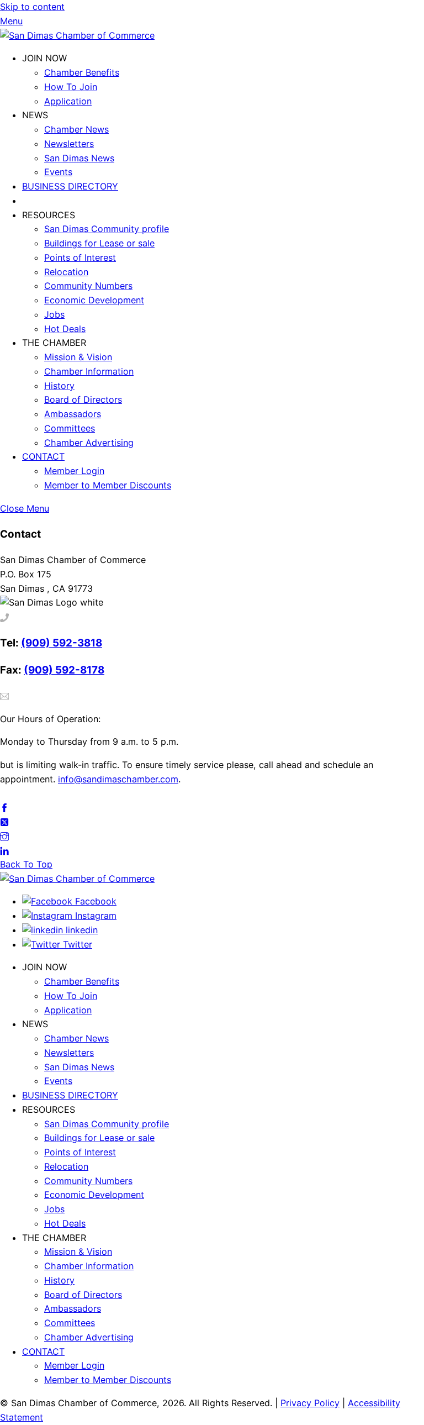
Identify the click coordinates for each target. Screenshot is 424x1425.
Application (68, 101)
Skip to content (32, 6)
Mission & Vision (78, 356)
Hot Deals (65, 328)
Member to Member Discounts (107, 485)
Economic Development (94, 300)
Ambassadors (72, 413)
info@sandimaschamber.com (118, 779)
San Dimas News (79, 158)
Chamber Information (89, 371)
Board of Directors (83, 399)
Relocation (66, 271)
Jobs (54, 314)
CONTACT (43, 456)
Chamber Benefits (81, 72)
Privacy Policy (310, 1402)
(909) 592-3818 (61, 643)
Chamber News (76, 129)
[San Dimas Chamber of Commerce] (77, 35)
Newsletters (69, 143)
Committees (69, 428)
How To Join (70, 86)
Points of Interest (80, 257)
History (59, 385)
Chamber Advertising (89, 442)
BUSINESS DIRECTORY (70, 186)
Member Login (74, 470)
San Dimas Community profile (106, 228)
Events (58, 171)
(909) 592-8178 (64, 670)
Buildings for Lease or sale (99, 243)
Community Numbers (88, 285)
